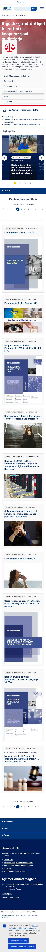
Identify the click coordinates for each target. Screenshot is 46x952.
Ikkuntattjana (7, 894)
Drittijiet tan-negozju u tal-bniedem (17, 76)
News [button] (6, 828)
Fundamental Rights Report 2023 (20, 303)
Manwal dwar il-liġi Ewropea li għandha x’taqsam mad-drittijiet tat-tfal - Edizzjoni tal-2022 (22, 759)
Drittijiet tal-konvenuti (12, 86)
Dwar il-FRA (8, 860)
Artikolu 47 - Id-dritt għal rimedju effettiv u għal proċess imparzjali (23, 119)
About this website (6, 915)
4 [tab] (30, 183)
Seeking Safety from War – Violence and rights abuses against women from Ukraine (22, 169)
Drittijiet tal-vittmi (10, 102)
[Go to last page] (25, 212)
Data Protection (32, 915)
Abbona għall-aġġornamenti (14, 871)
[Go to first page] (3, 209)
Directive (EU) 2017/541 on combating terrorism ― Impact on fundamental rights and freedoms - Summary (21, 465)
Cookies (23, 915)
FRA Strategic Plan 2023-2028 (19, 232)
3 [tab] (25, 183)
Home (3, 15)
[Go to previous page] (7, 209)
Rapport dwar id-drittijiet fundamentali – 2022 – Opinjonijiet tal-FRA (21, 679)
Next (41, 158)
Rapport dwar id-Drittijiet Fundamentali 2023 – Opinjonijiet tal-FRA (22, 348)
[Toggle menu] (41, 8)
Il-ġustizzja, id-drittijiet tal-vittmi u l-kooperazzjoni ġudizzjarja (24, 15)
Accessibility (4, 917)
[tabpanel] (23, 157)
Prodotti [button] (7, 191)
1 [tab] (15, 183)
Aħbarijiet (7, 868)
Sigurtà (6, 96)
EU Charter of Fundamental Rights (23, 110)
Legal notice (15, 915)
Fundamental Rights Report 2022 (20, 558)
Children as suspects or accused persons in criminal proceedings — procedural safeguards (21, 514)
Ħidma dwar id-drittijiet (10, 897)
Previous (4, 158)
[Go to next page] (21, 212)
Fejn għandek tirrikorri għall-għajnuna (18, 866)
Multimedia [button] (8, 822)
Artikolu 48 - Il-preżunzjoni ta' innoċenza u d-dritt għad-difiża (22, 124)
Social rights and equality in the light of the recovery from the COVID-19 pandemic (22, 604)
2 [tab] (20, 183)
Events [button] (6, 835)
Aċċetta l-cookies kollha (18, 941)
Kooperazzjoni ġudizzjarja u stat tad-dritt (19, 91)
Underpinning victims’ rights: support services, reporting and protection (23, 417)
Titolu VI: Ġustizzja (7, 117)
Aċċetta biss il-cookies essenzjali (21, 947)
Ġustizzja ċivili (9, 81)
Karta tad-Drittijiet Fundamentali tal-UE (18, 863)
